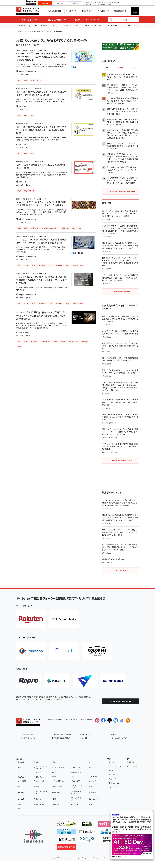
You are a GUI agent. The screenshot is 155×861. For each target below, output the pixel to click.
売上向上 (21, 777)
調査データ (112, 779)
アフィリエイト (125, 25)
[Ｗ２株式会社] (85, 681)
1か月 (133, 68)
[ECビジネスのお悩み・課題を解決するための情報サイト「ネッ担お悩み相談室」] (66, 847)
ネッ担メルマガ (86, 11)
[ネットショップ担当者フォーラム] (28, 723)
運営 (90, 786)
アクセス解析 (93, 777)
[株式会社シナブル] (113, 681)
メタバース (67, 25)
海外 (35, 25)
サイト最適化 (22, 781)
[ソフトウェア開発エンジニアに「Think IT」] (87, 824)
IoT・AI (101, 2)
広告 (54, 773)
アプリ (91, 773)
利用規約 (114, 734)
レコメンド (92, 781)
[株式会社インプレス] (33, 836)
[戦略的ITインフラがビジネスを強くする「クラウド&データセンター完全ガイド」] (66, 824)
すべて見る (122, 570)
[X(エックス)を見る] (109, 720)
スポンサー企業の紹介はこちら (120, 701)
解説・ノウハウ (113, 774)
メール (20, 773)
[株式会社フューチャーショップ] (31, 651)
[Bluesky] (115, 720)
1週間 (120, 68)
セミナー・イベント (115, 766)
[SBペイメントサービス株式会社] (64, 619)
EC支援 (108, 4)
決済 (19, 804)
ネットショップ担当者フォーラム (27, 11)
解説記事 (132, 762)
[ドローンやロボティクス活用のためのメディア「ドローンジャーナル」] (107, 840)
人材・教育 (92, 792)
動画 (37, 786)
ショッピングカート (95, 799)
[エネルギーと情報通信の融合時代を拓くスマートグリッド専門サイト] (107, 832)
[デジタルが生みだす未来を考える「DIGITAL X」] (87, 840)
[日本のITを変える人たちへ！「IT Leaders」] (87, 832)
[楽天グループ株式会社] (31, 619)
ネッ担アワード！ (71, 11)
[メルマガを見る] (97, 720)
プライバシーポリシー (30, 738)
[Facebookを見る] (103, 720)
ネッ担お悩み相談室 (54, 11)
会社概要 (84, 738)
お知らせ (112, 770)
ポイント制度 (75, 781)
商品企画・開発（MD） (76, 792)
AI (59, 25)
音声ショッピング (76, 773)
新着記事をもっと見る (122, 291)
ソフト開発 (94, 2)
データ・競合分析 (58, 781)
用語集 (29, 31)
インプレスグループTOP (119, 738)
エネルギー (89, 4)
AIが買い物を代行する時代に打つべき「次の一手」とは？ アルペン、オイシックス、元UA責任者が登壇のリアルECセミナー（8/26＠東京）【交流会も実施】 (132, 819)
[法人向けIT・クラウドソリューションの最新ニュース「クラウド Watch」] (66, 832)
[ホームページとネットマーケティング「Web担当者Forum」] (107, 824)
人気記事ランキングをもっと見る (122, 191)
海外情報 (44, 25)
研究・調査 (115, 2)
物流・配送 (56, 792)
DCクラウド (107, 2)
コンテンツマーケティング (92, 25)
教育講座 (102, 4)
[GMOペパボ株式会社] (97, 651)
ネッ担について (104, 11)
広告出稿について (120, 11)
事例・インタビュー (115, 783)
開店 (54, 799)
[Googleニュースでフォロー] (122, 720)
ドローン (96, 4)
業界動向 (56, 804)
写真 (19, 786)
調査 (90, 804)
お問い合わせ (86, 734)
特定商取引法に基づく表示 (61, 738)
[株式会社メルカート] (56, 681)
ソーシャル (39, 773)
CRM (54, 777)
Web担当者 (60, 3)
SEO (90, 767)
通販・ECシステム (41, 804)
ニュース (111, 762)
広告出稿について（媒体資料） (62, 734)
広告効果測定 (57, 786)
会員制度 (39, 777)
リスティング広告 (111, 25)
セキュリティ (22, 799)
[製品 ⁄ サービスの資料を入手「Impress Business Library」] (66, 840)
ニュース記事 (133, 766)
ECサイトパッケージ (77, 799)
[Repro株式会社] (28, 681)
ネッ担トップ (20, 31)
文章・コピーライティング (76, 786)
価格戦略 (21, 792)
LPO (72, 777)
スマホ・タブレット (41, 781)
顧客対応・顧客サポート (41, 792)
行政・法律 (74, 804)
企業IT (88, 2)
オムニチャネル (40, 799)
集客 (77, 25)
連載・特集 (21, 25)
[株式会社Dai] (64, 651)
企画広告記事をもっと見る (122, 460)
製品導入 (75, 3)
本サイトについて (28, 734)
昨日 (108, 68)
